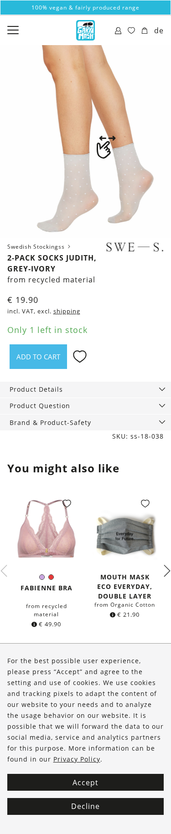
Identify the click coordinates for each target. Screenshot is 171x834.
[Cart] (145, 31)
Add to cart (38, 356)
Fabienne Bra (47, 587)
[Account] (118, 31)
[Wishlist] (131, 31)
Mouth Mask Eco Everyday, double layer (124, 586)
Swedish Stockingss (37, 247)
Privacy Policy (76, 759)
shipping (66, 311)
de (159, 31)
